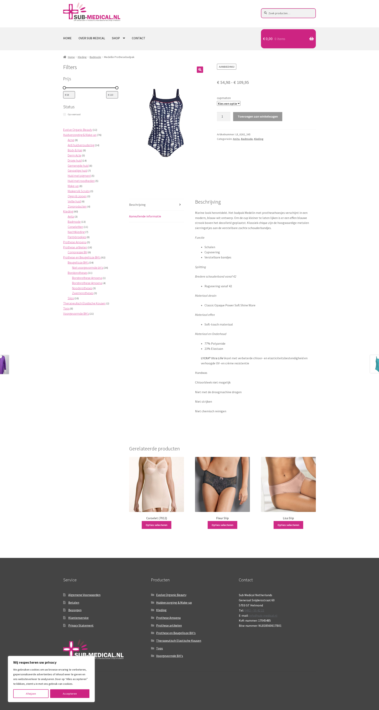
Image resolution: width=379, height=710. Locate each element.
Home (67, 38)
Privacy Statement (81, 625)
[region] (51, 679)
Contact (138, 38)
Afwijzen (31, 693)
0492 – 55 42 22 (254, 610)
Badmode (95, 57)
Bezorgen (75, 610)
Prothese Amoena (168, 618)
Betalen (73, 602)
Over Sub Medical (92, 38)
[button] (200, 69)
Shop (116, 38)
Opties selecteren (156, 525)
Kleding (82, 57)
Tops (159, 648)
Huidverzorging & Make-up (174, 602)
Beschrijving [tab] (137, 205)
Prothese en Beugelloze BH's (176, 633)
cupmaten (224, 98)
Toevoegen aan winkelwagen (258, 116)
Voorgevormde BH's (169, 656)
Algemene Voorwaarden (84, 595)
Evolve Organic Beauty (171, 595)
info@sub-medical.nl (263, 615)
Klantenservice (78, 618)
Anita (236, 139)
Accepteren (70, 693)
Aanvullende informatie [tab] (145, 216)
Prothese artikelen (169, 625)
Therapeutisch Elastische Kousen (178, 641)
